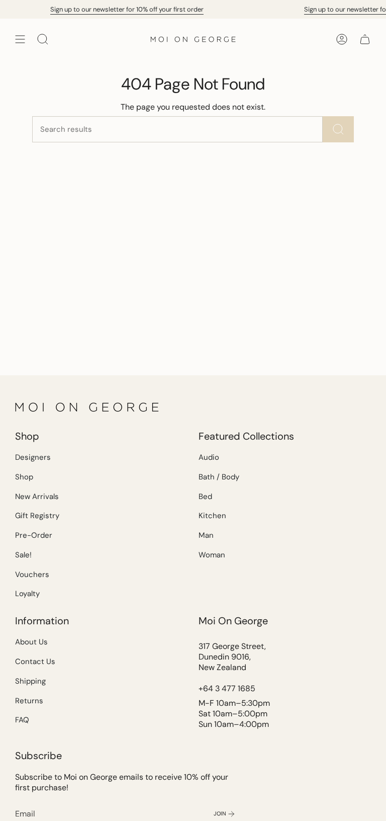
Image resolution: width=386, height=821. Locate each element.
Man (206, 535)
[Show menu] (20, 39)
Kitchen (212, 516)
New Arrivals (37, 496)
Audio (209, 457)
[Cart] (364, 39)
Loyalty (27, 594)
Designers (33, 457)
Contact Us (35, 661)
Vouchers (32, 574)
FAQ (22, 720)
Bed (205, 496)
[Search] (338, 129)
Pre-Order (33, 535)
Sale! (23, 555)
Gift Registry (37, 516)
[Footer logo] (88, 407)
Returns (29, 701)
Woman (212, 555)
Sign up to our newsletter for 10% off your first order (124, 9)
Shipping (30, 681)
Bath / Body (219, 477)
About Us (31, 642)
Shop (24, 477)
